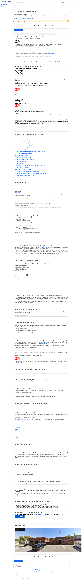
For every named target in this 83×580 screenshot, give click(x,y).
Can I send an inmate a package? (20, 161)
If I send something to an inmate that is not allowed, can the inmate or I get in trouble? (30, 165)
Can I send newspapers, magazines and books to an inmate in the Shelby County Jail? (30, 151)
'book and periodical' (19, 350)
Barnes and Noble (46, 343)
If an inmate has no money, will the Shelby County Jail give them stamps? (28, 171)
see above (31, 394)
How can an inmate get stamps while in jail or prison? (24, 169)
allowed (23, 392)
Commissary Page (51, 53)
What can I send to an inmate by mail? (21, 147)
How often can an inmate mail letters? (21, 155)
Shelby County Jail (26, 18)
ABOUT (2, 5)
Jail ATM (16, 430)
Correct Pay (16, 426)
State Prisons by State (37, 570)
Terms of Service (28, 578)
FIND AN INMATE (4, 4)
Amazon (46, 119)
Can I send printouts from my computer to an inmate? (24, 159)
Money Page (21, 419)
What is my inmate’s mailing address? (21, 139)
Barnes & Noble (50, 119)
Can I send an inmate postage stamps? (21, 167)
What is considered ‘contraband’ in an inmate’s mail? (24, 157)
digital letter (18, 192)
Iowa (17, 18)
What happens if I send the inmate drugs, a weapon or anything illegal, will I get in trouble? (30, 173)
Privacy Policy (23, 578)
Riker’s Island (46, 314)
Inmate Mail (31, 18)
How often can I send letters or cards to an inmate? (24, 153)
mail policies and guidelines (43, 247)
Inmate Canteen (17, 429)
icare (15, 428)
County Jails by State (37, 569)
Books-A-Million (55, 119)
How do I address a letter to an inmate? (22, 143)
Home (14, 18)
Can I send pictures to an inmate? (20, 149)
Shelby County (20, 18)
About (16, 574)
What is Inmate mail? (18, 137)
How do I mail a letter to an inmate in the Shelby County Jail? (25, 141)
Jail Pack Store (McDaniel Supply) (20, 431)
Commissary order (17, 425)
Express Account (17, 427)
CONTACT (2, 6)
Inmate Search (36, 572)
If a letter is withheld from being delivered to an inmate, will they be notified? (28, 145)
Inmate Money (20, 229)
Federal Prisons (36, 571)
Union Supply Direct (17, 437)
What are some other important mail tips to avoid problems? (25, 175)
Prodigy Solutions (17, 435)
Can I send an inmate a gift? (19, 163)
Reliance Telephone (41, 514)
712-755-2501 (58, 61)
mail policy (49, 404)
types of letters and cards (48, 371)
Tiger (15, 436)
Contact (16, 575)
